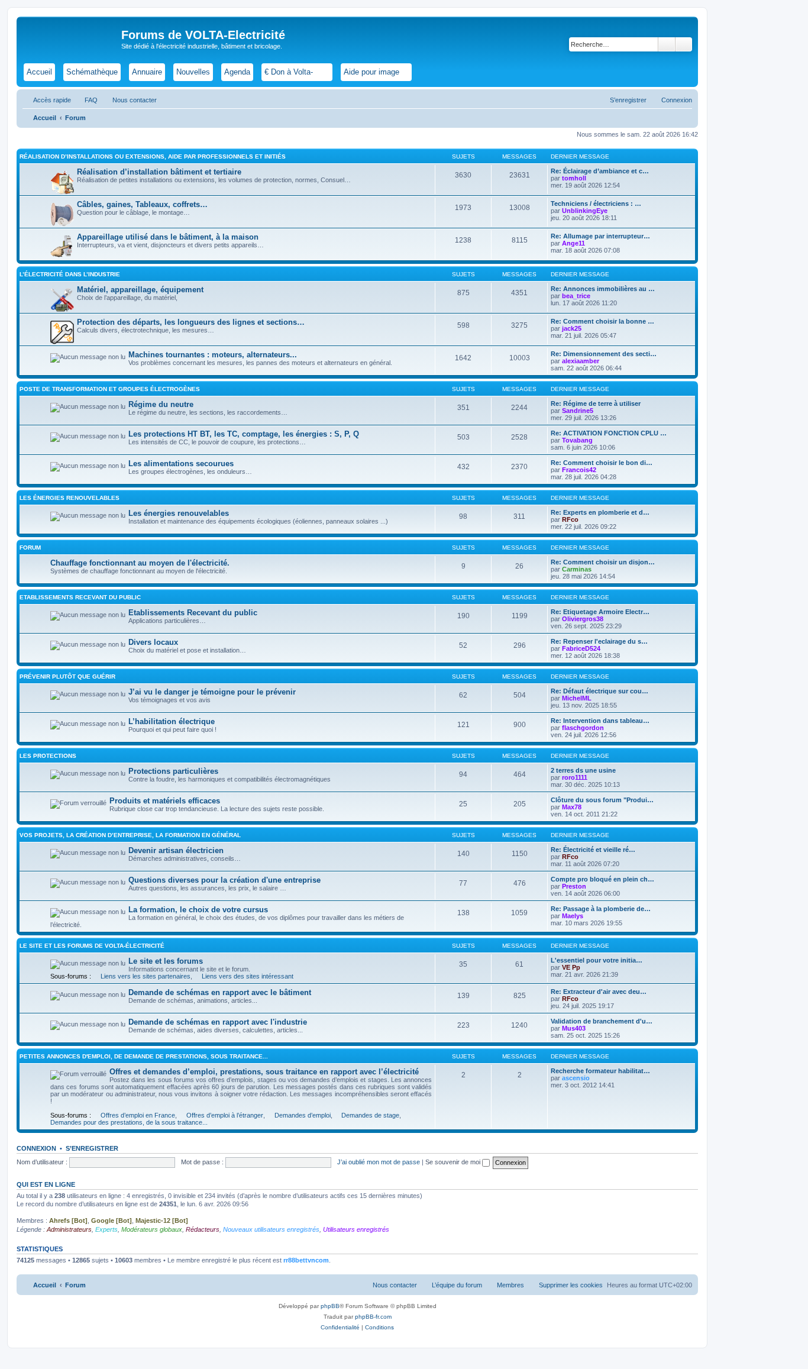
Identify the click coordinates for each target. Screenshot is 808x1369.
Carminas (577, 569)
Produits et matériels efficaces (164, 800)
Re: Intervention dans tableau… (600, 720)
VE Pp (571, 967)
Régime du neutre (160, 404)
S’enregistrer (92, 1148)
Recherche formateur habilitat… (600, 1070)
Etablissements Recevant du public (80, 597)
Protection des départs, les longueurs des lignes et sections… (191, 322)
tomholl (574, 178)
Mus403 (574, 1028)
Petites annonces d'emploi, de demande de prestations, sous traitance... (144, 1056)
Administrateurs (69, 1229)
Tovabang (577, 440)
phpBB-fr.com (373, 1316)
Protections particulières (173, 771)
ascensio (576, 1077)
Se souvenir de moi (453, 1161)
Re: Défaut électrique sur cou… (599, 691)
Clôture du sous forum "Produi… (602, 799)
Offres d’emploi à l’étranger (224, 1115)
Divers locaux (153, 642)
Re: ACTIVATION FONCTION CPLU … (609, 433)
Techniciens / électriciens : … (596, 203)
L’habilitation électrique (171, 721)
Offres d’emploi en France (138, 1115)
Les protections (48, 756)
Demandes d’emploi (302, 1115)
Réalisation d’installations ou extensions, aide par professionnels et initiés (153, 156)
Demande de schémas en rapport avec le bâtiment (219, 992)
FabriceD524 (581, 648)
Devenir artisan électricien (176, 850)
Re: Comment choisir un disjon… (603, 562)
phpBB (330, 1306)
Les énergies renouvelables (69, 498)
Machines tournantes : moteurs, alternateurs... (212, 354)
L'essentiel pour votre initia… (596, 960)
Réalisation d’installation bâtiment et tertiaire (159, 171)
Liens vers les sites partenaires (145, 976)
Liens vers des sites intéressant (247, 976)
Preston (574, 886)
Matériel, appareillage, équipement (140, 289)
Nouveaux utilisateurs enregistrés (271, 1229)
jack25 (571, 328)
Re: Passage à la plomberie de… (601, 908)
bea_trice (576, 295)
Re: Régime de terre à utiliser (596, 403)
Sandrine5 (577, 410)
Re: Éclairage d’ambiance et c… (600, 171)
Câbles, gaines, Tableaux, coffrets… (142, 204)
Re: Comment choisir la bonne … (602, 321)
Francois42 (579, 469)
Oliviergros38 (582, 618)
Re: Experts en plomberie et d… (600, 512)
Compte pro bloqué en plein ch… (602, 879)
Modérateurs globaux (151, 1229)
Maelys (572, 915)
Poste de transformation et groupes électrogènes (110, 389)
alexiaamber (580, 360)
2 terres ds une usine (583, 770)
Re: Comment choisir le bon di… (601, 462)
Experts (106, 1229)
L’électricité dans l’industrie (70, 274)
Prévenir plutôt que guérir (67, 676)
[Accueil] (70, 38)
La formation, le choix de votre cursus (198, 909)
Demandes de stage (370, 1115)
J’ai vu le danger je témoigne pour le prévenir (212, 691)
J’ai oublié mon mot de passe (378, 1161)
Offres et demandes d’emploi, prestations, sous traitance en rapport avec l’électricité (264, 1071)
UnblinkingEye (584, 210)
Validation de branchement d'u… (601, 1021)
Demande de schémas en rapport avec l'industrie (217, 1022)
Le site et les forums (165, 961)
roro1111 (574, 777)
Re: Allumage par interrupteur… (600, 236)
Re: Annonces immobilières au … (603, 288)
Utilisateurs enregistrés (356, 1229)
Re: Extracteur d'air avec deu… (599, 991)
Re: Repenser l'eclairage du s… (599, 641)
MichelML (577, 698)
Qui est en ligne (46, 1184)
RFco (570, 519)
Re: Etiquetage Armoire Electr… (600, 611)
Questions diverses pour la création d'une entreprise (224, 880)
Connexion (36, 1148)
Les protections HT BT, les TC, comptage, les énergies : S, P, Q (243, 434)
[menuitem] (86, 100)
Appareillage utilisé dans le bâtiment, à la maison (167, 237)
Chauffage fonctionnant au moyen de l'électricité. (140, 562)
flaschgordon (583, 727)
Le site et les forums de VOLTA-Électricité (92, 945)
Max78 (571, 807)
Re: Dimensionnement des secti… (604, 353)
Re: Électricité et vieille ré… (593, 849)
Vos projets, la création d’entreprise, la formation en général (130, 835)
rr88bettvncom (306, 1260)
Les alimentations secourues (181, 463)
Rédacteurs (202, 1229)
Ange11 (573, 243)
